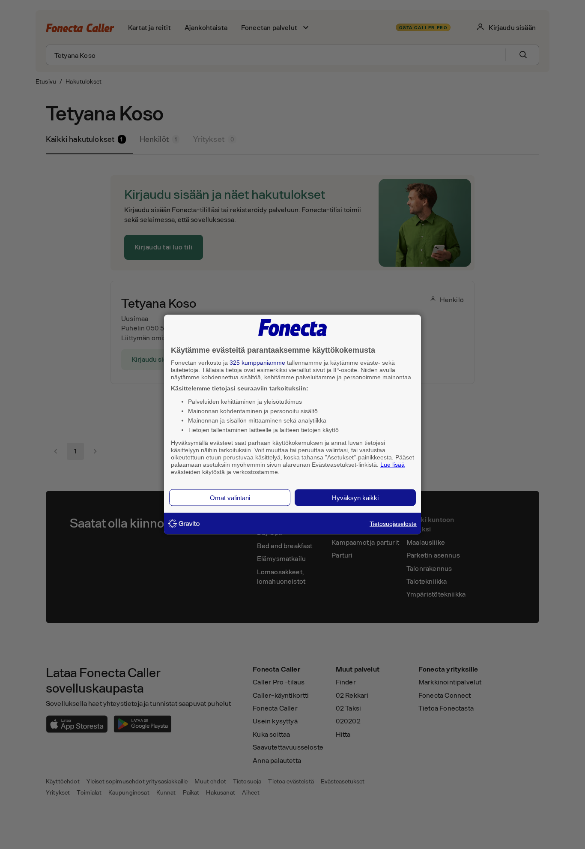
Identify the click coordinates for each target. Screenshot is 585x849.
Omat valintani (230, 497)
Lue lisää (392, 464)
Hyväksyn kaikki (355, 497)
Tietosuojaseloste (393, 523)
